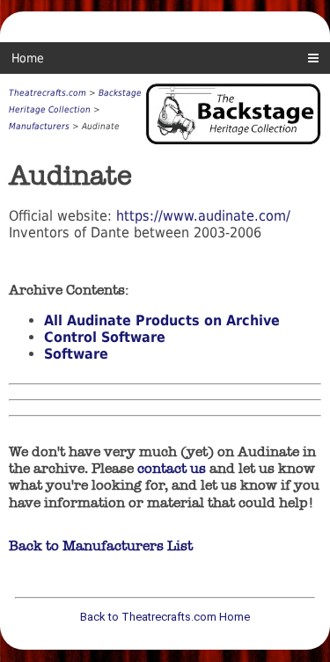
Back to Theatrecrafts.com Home (165, 616)
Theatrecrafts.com (47, 93)
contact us (171, 468)
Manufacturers (39, 126)
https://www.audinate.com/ (203, 215)
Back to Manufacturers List (101, 545)
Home (27, 58)
